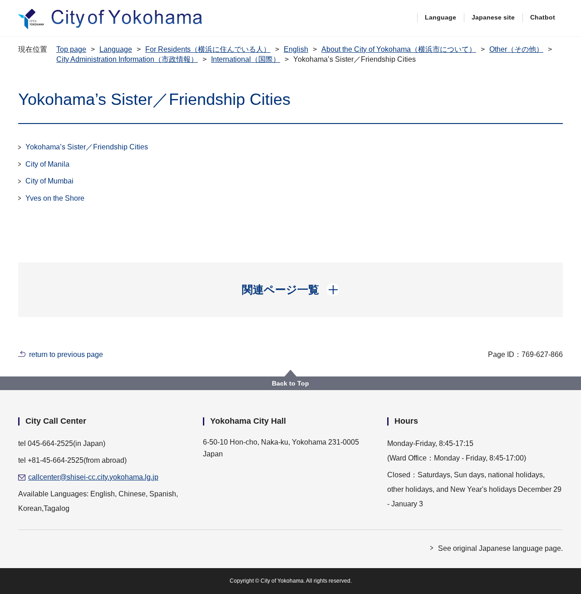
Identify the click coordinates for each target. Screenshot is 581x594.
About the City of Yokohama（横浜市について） (398, 49)
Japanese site (493, 17)
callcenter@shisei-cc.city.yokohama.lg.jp (93, 477)
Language (440, 17)
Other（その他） (516, 49)
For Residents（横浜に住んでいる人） (208, 49)
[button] (291, 290)
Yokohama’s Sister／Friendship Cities (86, 147)
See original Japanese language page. (500, 548)
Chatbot (542, 17)
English (296, 49)
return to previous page (66, 354)
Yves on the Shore (54, 198)
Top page (71, 49)
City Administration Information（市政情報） (127, 59)
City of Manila (47, 164)
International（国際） (245, 59)
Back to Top (290, 383)
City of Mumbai (49, 181)
